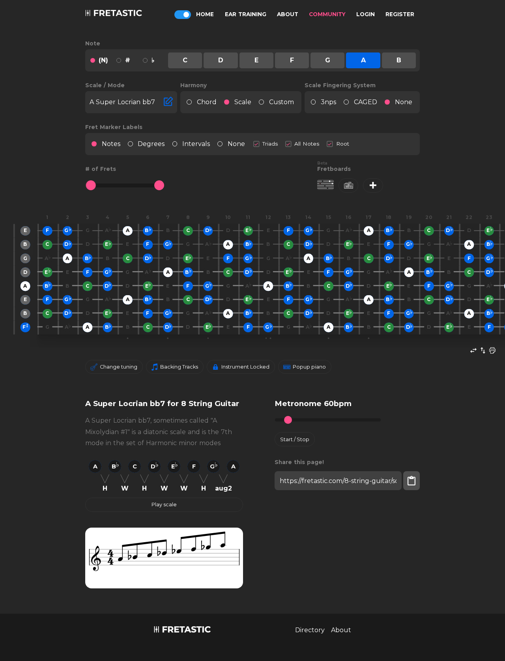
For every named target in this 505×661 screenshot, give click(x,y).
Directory (310, 630)
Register (399, 14)
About (287, 14)
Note (92, 43)
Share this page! (299, 462)
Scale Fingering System (340, 85)
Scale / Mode (105, 85)
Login (365, 14)
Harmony (193, 85)
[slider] (91, 185)
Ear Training (245, 14)
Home (205, 14)
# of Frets (100, 169)
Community (327, 14)
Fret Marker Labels (113, 127)
